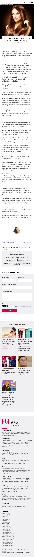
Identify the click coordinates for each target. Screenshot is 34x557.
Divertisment (6, 439)
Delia (13, 443)
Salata (21, 487)
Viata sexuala (16, 432)
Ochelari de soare (12, 463)
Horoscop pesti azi (7, 539)
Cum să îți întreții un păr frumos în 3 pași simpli (17, 258)
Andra (10, 443)
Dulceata (4, 488)
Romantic (9, 432)
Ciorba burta (5, 491)
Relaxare (18, 478)
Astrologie (4, 520)
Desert (3, 489)
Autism (27, 499)
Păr (3, 452)
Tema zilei (21, 505)
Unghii (9, 452)
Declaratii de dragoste (8, 435)
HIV (26, 471)
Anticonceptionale (20, 470)
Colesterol (12, 470)
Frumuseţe (5, 450)
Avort (17, 471)
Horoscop (5, 512)
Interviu (10, 505)
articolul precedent (8, 242)
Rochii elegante (13, 462)
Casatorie (4, 433)
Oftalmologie (11, 471)
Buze (14, 453)
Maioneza (8, 489)
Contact (3, 554)
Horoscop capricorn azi (8, 533)
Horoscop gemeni (6, 526)
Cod (3, 303)
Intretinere (27, 478)
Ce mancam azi (13, 491)
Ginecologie (23, 468)
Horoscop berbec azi (7, 543)
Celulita (18, 453)
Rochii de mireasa (19, 460)
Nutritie (19, 480)
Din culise (4, 505)
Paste (8, 487)
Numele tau (5, 277)
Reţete (4, 485)
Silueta (9, 481)
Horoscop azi (5, 516)
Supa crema (20, 488)
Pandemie (4, 508)
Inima (12, 468)
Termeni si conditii (19, 552)
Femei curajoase (20, 499)
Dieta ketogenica (15, 481)
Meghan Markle (6, 440)
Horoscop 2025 (6, 515)
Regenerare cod (26, 306)
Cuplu (25, 432)
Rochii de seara (10, 460)
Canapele (4, 498)
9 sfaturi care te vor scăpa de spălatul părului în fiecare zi (17, 263)
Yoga (22, 478)
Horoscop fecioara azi (7, 530)
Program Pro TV (21, 445)
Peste (15, 487)
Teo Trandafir (8, 442)
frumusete (15, 247)
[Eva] (5, 2)
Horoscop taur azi (6, 532)
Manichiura (5, 453)
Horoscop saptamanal (8, 545)
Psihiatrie (10, 473)
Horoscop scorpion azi (8, 535)
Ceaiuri (8, 468)
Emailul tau (21, 277)
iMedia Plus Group (17, 550)
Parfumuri (14, 452)
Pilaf (13, 489)
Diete (3, 478)
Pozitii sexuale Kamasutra (23, 433)
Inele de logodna (21, 462)
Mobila (25, 496)
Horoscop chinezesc (7, 519)
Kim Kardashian (23, 440)
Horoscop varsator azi (7, 538)
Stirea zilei (15, 505)
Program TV (14, 445)
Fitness (7, 478)
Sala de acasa (24, 481)
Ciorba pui (26, 489)
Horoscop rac (5, 523)
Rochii (5, 452)
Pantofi (6, 462)
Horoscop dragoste (7, 518)
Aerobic (4, 480)
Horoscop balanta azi (7, 542)
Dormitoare (10, 498)
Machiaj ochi (24, 453)
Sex (8, 433)
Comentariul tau (7, 291)
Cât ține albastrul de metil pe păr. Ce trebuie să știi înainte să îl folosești (8, 371)
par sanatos (21, 247)
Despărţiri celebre (11, 506)
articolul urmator (26, 242)
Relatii (21, 432)
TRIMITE (9, 311)
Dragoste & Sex (6, 430)
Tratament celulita (7, 455)
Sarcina (4, 468)
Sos (19, 487)
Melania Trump (6, 445)
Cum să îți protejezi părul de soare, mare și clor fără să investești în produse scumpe (8, 343)
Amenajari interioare (16, 496)
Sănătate (5, 467)
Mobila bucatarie (6, 496)
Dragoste (4, 432)
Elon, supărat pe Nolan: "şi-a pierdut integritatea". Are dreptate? (24, 371)
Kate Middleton (15, 440)
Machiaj (24, 452)
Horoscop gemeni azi (7, 529)
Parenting (24, 498)
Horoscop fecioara (7, 525)
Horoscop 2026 (6, 513)
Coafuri (20, 452)
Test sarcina (28, 470)
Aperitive (25, 488)
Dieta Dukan (12, 478)
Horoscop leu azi (6, 541)
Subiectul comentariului (9, 284)
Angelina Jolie (16, 442)
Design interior (18, 498)
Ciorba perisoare (18, 489)
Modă (4, 458)
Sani (28, 452)
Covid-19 (24, 506)
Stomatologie (5, 470)
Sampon (11, 453)
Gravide (14, 499)
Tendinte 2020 (21, 463)
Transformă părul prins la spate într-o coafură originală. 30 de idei (17, 261)
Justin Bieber (24, 443)
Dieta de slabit (25, 480)
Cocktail (14, 488)
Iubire (29, 432)
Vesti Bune (19, 506)
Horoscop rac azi (6, 528)
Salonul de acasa (16, 455)
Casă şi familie (6, 495)
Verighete (4, 463)
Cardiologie (5, 471)
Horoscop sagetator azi (8, 536)
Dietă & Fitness (6, 477)
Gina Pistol (18, 443)
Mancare (4, 487)
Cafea (25, 487)
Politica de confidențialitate (8, 552)
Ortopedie (4, 473)
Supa (28, 487)
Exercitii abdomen (11, 480)
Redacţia (27, 552)
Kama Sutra (13, 433)
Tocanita (9, 488)
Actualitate (5, 503)
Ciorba (12, 487)
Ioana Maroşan (18, 236)
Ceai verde (22, 471)
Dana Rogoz (24, 442)
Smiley (6, 443)
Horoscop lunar (6, 522)
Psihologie (17, 468)
